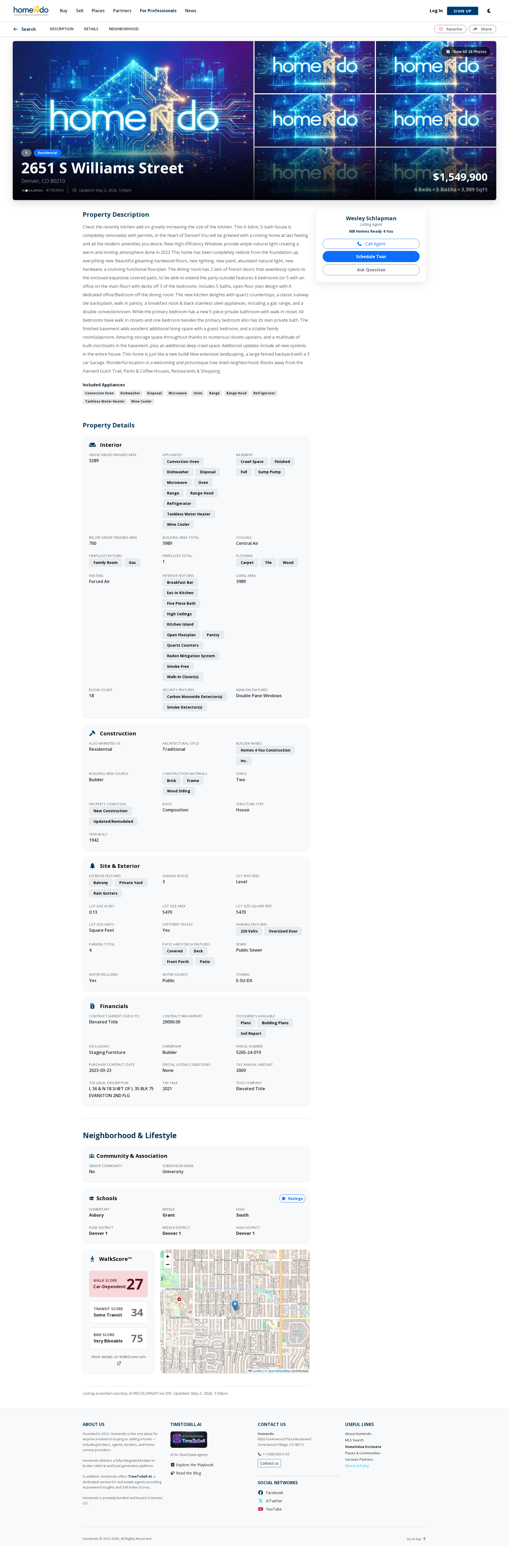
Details (91, 28)
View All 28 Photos (469, 51)
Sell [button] (79, 11)
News (190, 11)
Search (28, 29)
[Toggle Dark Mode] (489, 11)
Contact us (269, 1463)
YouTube (273, 1509)
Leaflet (257, 1370)
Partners (122, 11)
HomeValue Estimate (363, 1447)
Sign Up (463, 11)
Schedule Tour (371, 256)
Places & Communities (362, 1453)
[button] (235, 1305)
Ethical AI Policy (357, 1466)
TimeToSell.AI (140, 1476)
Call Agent (374, 244)
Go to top (414, 1539)
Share (486, 29)
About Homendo (358, 1434)
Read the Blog (188, 1473)
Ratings (295, 1198)
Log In (436, 11)
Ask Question (371, 270)
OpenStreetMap (279, 1370)
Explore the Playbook (194, 1464)
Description (61, 28)
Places (98, 11)
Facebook (273, 1492)
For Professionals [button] (158, 11)
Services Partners (359, 1459)
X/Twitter (273, 1500)
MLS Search (354, 1440)
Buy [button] (64, 11)
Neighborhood (124, 28)
